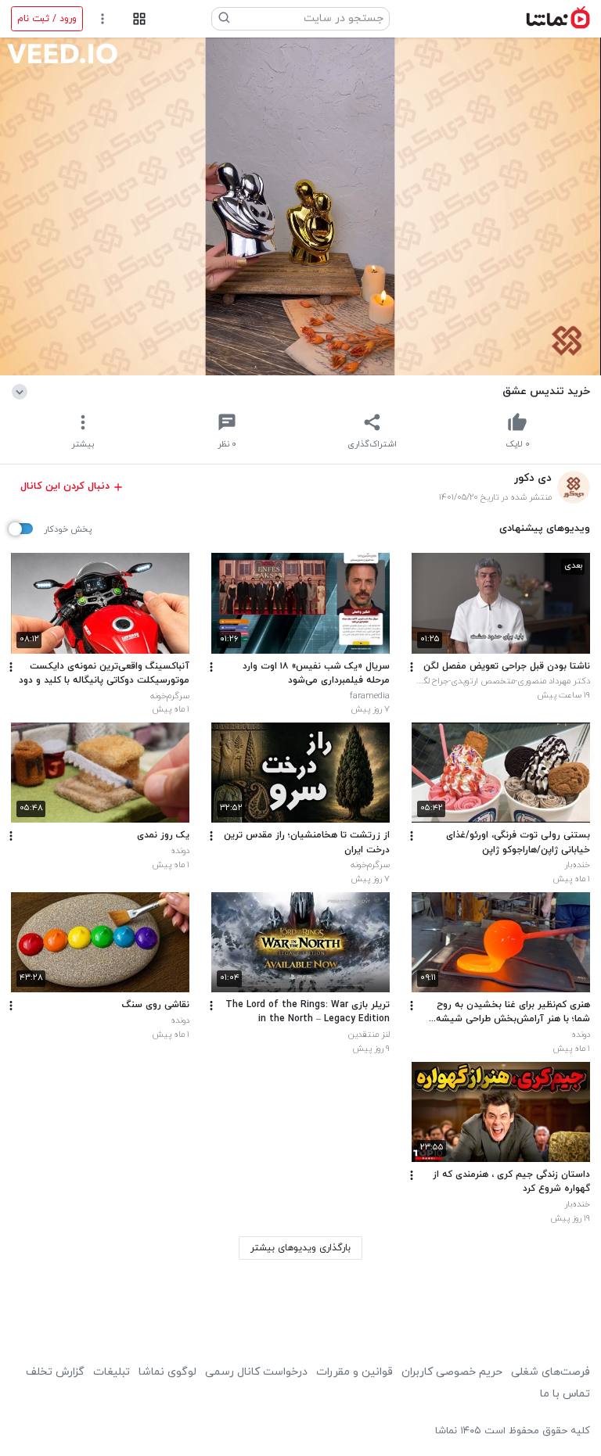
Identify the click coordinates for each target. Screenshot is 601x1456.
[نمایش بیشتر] (22, 391)
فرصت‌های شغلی (550, 1372)
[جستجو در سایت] (224, 18)
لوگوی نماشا (167, 1372)
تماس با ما (565, 1393)
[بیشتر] (411, 667)
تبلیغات (111, 1372)
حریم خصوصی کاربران (451, 1372)
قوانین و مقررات (354, 1372)
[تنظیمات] (103, 19)
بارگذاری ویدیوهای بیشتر (300, 1248)
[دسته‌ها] (139, 19)
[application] (300, 206)
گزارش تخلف (55, 1372)
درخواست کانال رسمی (256, 1372)
